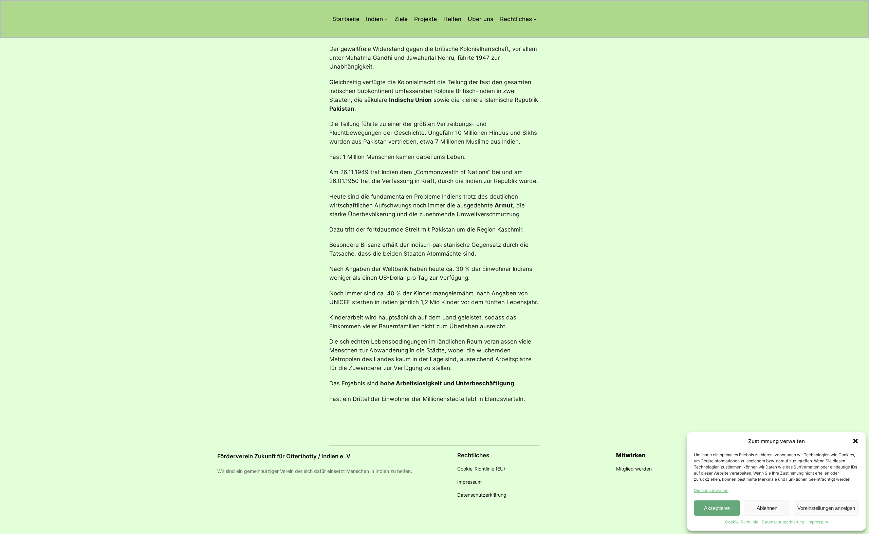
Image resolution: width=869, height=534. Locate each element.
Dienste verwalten (711, 490)
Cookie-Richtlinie (741, 521)
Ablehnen (767, 508)
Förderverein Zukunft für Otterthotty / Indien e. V (283, 456)
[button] (855, 441)
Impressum (818, 521)
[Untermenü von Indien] (386, 19)
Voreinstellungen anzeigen (826, 508)
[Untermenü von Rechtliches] (535, 19)
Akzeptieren (717, 508)
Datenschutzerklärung (783, 521)
